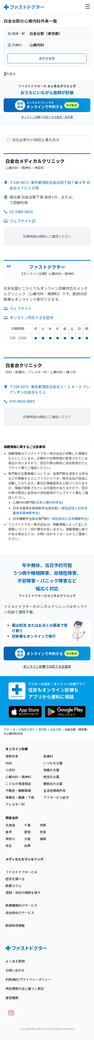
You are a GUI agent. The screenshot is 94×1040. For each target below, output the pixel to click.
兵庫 (27, 845)
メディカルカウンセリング (24, 859)
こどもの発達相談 (18, 783)
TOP (6, 729)
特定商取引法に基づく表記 (24, 988)
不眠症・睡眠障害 (18, 790)
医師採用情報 (15, 925)
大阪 (27, 838)
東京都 (42, 729)
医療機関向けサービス (21, 905)
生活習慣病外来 (54, 790)
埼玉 (8, 845)
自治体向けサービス (19, 912)
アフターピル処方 (56, 797)
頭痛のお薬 (51, 770)
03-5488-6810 (21, 211)
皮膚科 (48, 756)
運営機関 (11, 997)
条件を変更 (47, 58)
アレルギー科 (15, 804)
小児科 (10, 770)
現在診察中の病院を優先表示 (36, 139)
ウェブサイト (20, 220)
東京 (8, 832)
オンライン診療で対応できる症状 (47, 666)
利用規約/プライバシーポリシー (28, 979)
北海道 (10, 825)
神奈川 (10, 838)
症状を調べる (15, 878)
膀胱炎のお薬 (53, 783)
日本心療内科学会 (49, 502)
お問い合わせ (15, 970)
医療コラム (13, 885)
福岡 (43, 838)
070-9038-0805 (22, 401)
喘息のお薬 (51, 776)
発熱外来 (11, 756)
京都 (43, 825)
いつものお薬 (53, 763)
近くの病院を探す (24, 729)
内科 (8, 763)
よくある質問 (15, 961)
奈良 (43, 832)
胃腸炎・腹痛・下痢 (19, 797)
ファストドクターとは (21, 872)
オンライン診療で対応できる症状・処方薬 (47, 117)
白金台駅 (55, 729)
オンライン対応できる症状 (31, 317)
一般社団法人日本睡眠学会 (68, 518)
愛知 (27, 832)
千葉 (27, 825)
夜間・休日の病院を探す (23, 892)
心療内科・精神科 (18, 776)
